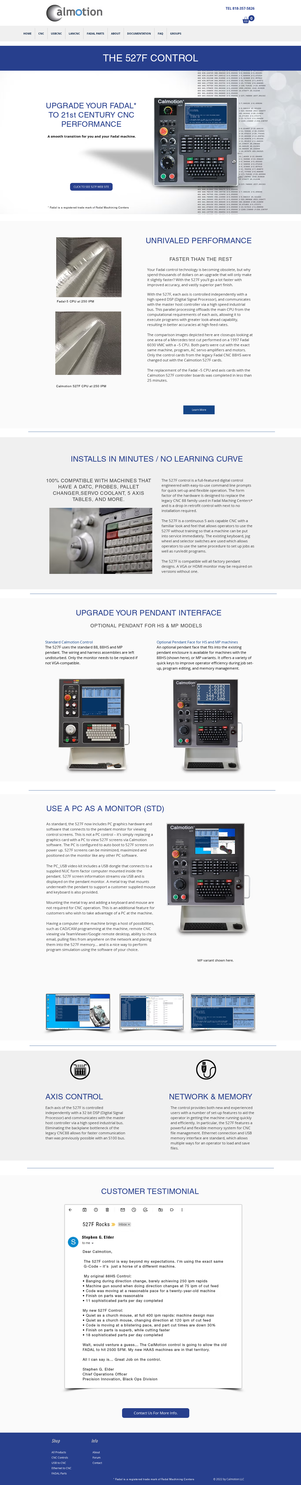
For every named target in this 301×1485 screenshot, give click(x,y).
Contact (97, 1463)
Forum (96, 1457)
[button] (248, 19)
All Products (59, 1452)
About (96, 1452)
